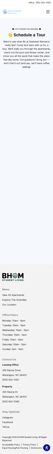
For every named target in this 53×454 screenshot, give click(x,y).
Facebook (7, 422)
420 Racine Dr (10, 391)
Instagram (7, 417)
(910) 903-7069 (43, 2)
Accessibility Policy (11, 444)
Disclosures (36, 448)
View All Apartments (13, 295)
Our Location (9, 304)
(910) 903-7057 (10, 379)
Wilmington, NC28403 (14, 396)
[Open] (48, 12)
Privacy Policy (29, 444)
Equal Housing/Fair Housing (15, 448)
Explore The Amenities (14, 299)
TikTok (5, 427)
